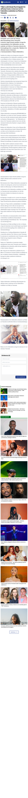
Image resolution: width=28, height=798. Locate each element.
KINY (22, 2)
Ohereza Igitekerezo (21, 377)
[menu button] (26, 2)
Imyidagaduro (4, 15)
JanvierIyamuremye (14, 20)
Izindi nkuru (13, 632)
